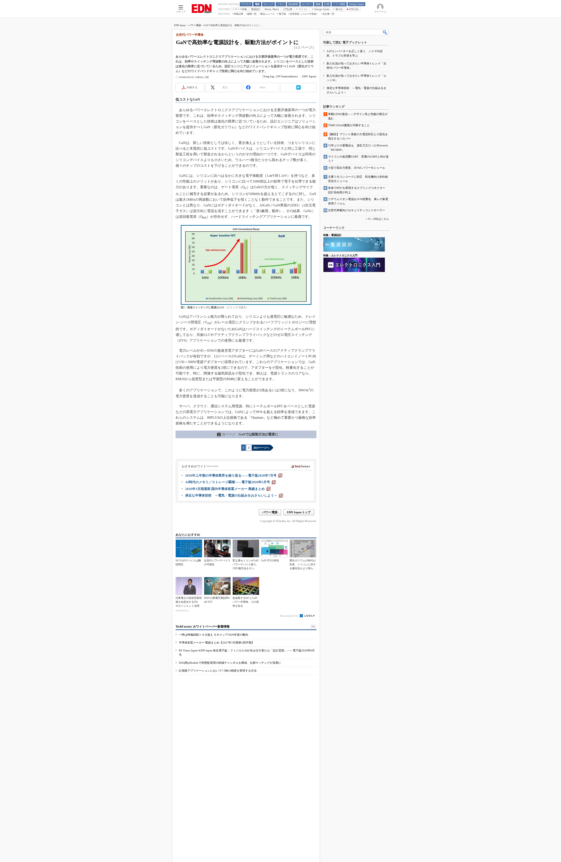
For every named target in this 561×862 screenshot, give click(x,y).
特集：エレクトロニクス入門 (340, 255)
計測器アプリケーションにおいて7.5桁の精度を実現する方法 (218, 670)
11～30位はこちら (378, 218)
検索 (385, 32)
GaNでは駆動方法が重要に (248, 434)
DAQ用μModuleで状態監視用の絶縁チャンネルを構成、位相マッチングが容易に (230, 662)
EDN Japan (180, 25)
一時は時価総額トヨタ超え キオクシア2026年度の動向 (213, 634)
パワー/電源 (194, 25)
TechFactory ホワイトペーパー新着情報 (203, 626)
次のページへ (261, 447)
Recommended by (289, 615)
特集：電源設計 (332, 235)
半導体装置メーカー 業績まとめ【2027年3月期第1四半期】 (216, 642)
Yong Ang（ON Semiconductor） (281, 76)
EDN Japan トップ (299, 512)
